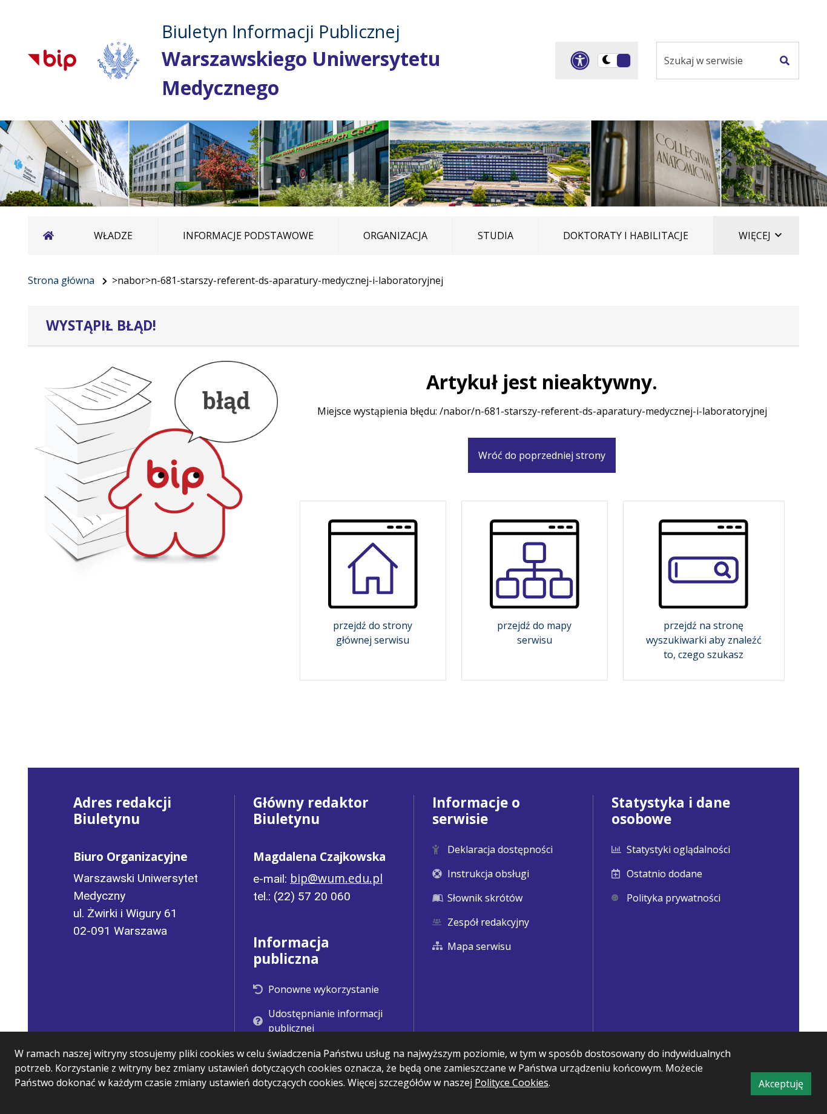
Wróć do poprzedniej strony (541, 455)
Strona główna (61, 280)
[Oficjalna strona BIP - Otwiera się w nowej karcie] (52, 60)
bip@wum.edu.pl (336, 878)
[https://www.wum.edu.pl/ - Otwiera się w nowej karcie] (118, 60)
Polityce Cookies (512, 1082)
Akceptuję (785, 1085)
